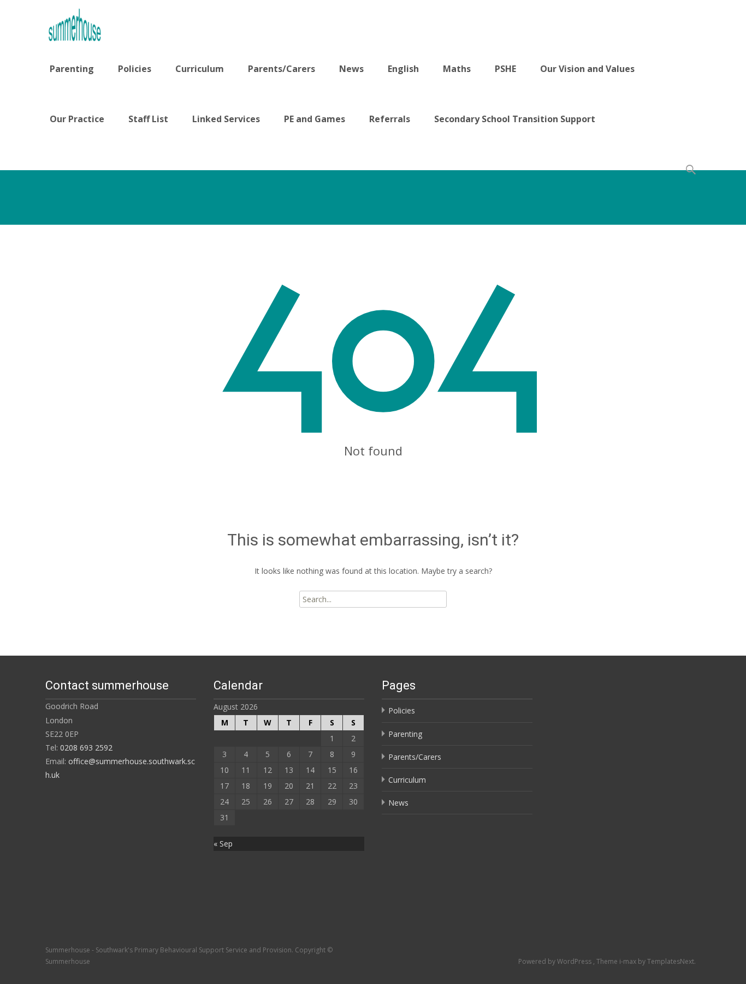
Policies (134, 69)
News (351, 69)
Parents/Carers (281, 69)
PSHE (505, 69)
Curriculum (199, 69)
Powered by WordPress (555, 961)
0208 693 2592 (86, 747)
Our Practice (77, 119)
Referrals (389, 119)
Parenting (72, 69)
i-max (628, 961)
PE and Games (314, 119)
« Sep (223, 843)
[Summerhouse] (104, 22)
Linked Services (226, 119)
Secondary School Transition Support (514, 119)
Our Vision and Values (587, 69)
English (403, 69)
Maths (457, 69)
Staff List (148, 119)
